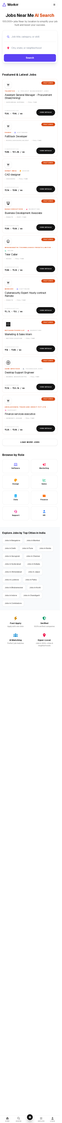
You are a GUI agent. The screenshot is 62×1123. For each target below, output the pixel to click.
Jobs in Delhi (10, 548)
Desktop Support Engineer (19, 372)
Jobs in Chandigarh (31, 595)
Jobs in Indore (11, 595)
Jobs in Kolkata (33, 564)
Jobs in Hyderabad (13, 564)
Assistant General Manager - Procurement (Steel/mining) (28, 96)
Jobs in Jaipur (34, 572)
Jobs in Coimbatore (13, 603)
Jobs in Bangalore (12, 540)
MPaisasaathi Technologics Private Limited (28, 247)
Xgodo (8, 132)
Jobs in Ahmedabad (13, 572)
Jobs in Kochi (35, 587)
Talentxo (10, 91)
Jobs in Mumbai (33, 540)
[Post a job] (29, 1117)
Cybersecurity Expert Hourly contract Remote (25, 294)
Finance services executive (20, 414)
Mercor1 (9, 289)
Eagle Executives (14, 209)
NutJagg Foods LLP (15, 330)
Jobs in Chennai (33, 556)
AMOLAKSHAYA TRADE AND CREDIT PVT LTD (25, 407)
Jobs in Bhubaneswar (14, 587)
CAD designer (13, 174)
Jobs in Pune (27, 548)
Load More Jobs (30, 442)
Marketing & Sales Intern (18, 334)
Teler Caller (11, 254)
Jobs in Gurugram (12, 556)
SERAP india (11, 171)
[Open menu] (54, 4)
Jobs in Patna (31, 580)
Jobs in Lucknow (12, 580)
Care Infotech (12, 369)
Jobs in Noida (45, 548)
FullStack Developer (16, 136)
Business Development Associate (23, 213)
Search (30, 57)
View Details (46, 112)
